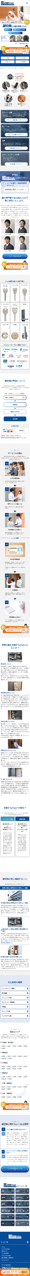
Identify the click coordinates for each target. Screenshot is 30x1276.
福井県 (14, 1066)
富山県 (25, 1066)
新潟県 (3, 1066)
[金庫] (8, 1225)
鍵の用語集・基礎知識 (7, 1257)
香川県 (9, 1086)
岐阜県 (9, 1068)
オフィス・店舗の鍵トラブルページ (16, 120)
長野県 (20, 1068)
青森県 (25, 1046)
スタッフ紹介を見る (15, 256)
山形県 (9, 1046)
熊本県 (9, 1097)
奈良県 (10, 1078)
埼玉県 (14, 1056)
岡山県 (3, 1086)
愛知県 (14, 1068)
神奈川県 (4, 1058)
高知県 (3, 1089)
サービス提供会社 (6, 1264)
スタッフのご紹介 (6, 1255)
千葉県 (9, 1056)
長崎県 (14, 1097)
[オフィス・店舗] (8, 1218)
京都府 (20, 1076)
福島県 (3, 1048)
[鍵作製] (8, 1205)
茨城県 (3, 1056)
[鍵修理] (22, 1193)
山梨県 (9, 1066)
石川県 (20, 1066)
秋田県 (14, 1046)
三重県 (3, 1076)
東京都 (10, 1058)
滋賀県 (25, 1076)
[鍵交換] (8, 1199)
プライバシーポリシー (7, 1267)
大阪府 (14, 1076)
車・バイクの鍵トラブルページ (16, 134)
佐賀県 (20, 1097)
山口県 (20, 1086)
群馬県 (20, 1056)
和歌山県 (4, 1078)
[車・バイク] (22, 1218)
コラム (3, 1246)
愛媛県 (9, 1089)
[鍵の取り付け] (22, 1199)
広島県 (25, 1086)
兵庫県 (9, 1076)
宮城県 (20, 1046)
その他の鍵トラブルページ (16, 164)
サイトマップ (5, 1260)
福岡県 (3, 1097)
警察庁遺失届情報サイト (7, 942)
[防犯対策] (22, 1205)
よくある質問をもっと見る (15, 1169)
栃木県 (25, 1056)
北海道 (3, 1046)
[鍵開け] (8, 1193)
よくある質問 (22, 61)
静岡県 (3, 1068)
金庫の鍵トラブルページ (16, 148)
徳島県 (14, 1086)
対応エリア (8, 61)
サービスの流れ (6, 1249)
